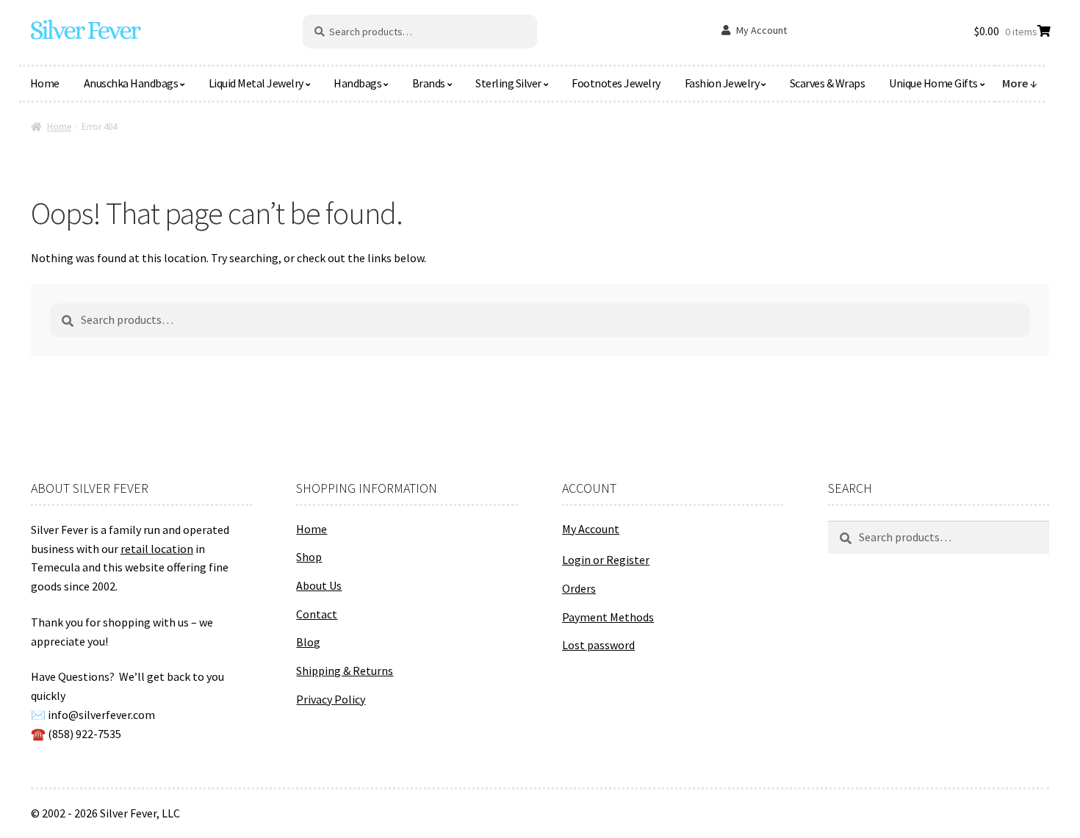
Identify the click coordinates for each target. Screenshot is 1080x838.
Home (45, 83)
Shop (309, 556)
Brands (428, 83)
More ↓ (1019, 83)
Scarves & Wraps (827, 83)
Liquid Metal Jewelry (256, 83)
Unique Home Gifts (933, 83)
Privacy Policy (330, 699)
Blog (308, 642)
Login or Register (605, 559)
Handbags (357, 83)
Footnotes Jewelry (616, 83)
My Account (761, 30)
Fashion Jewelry (722, 83)
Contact (316, 614)
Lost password (598, 644)
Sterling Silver (508, 83)
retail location (156, 548)
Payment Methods (608, 617)
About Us (319, 585)
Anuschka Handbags (131, 83)
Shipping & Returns (344, 670)
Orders (579, 588)
